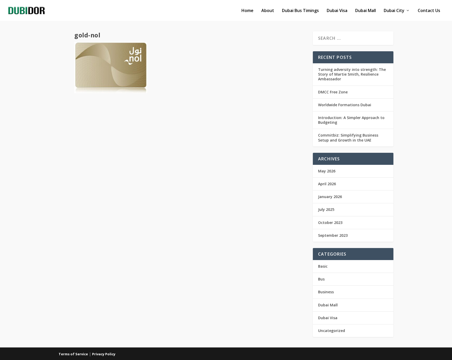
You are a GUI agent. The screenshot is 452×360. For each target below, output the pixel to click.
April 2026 (327, 183)
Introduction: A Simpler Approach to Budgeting (351, 120)
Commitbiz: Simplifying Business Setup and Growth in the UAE (348, 137)
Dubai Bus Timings (300, 10)
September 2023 (333, 235)
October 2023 (330, 222)
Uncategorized (331, 330)
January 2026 (330, 196)
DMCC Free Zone (333, 91)
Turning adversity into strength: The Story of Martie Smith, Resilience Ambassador (352, 74)
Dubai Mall (365, 10)
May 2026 (326, 170)
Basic (322, 266)
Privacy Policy (103, 354)
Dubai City (394, 10)
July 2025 (326, 209)
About (267, 10)
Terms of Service (73, 354)
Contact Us (429, 10)
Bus (321, 279)
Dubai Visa (337, 10)
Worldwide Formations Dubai (344, 104)
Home (247, 10)
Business (326, 291)
